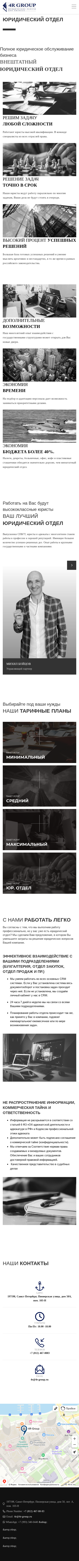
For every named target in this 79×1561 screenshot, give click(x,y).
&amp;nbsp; (10, 1529)
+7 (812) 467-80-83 (34, 1511)
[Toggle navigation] (74, 7)
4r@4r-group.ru (23, 1516)
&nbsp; (43, 1522)
